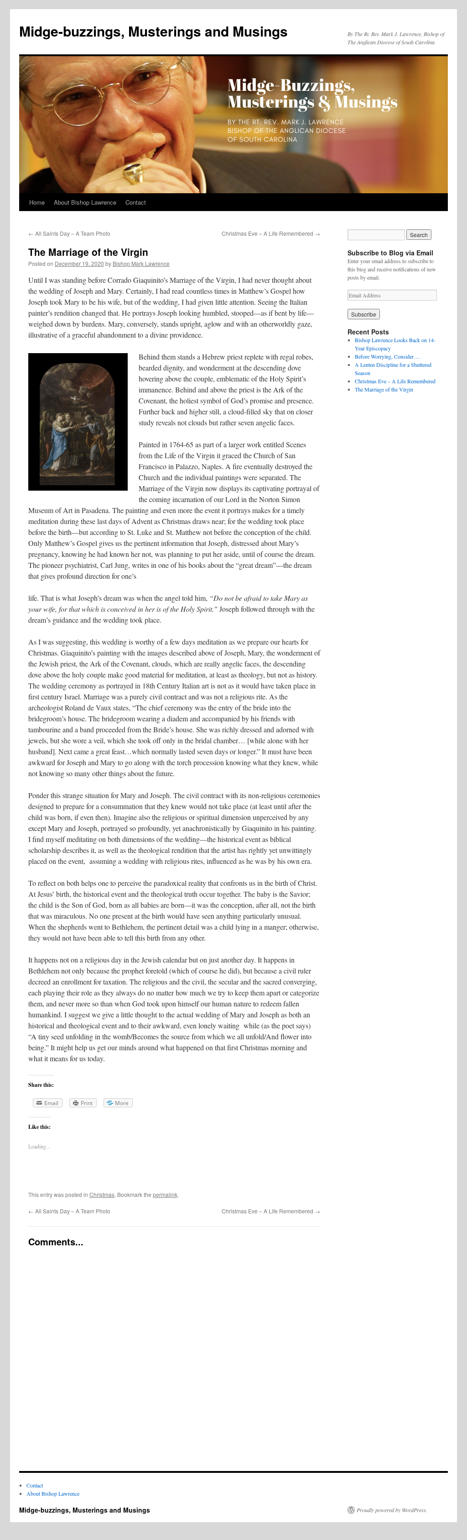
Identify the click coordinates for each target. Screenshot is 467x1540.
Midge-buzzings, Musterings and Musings (153, 31)
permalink (165, 1194)
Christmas (101, 1194)
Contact (135, 202)
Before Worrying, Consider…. (387, 356)
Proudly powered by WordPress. (392, 1510)
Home (37, 202)
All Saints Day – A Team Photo (69, 233)
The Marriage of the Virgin (384, 389)
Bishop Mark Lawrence (141, 263)
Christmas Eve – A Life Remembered (271, 233)
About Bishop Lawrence (85, 202)
